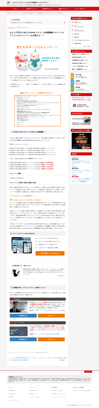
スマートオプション (18, 352)
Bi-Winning (77, 43)
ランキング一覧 (86, 46)
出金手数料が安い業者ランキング (80, 60)
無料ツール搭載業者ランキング (79, 69)
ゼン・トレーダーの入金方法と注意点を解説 (47, 334)
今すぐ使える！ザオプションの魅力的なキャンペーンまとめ (26, 22)
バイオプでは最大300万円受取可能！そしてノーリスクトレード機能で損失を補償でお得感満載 (22, 359)
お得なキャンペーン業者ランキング (80, 54)
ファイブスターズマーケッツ (81, 40)
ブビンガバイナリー (79, 30)
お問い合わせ (12, 393)
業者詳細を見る (23, 315)
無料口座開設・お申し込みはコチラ (50, 253)
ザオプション (77, 22)
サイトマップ (34, 387)
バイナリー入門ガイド (79, 8)
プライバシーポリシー (14, 400)
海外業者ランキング (47, 8)
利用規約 (11, 397)
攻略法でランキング (63, 8)
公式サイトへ (51, 315)
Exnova (76, 37)
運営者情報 (12, 390)
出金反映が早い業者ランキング (79, 63)
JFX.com (76, 34)
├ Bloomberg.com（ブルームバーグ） (59, 393)
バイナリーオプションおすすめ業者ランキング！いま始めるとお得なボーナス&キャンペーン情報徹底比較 (81, 180)
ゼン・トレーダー (79, 26)
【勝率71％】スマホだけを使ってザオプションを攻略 (50, 310)
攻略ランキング (34, 393)
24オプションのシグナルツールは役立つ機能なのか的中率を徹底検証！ (53, 359)
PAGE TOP (88, 371)
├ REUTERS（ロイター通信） (57, 390)
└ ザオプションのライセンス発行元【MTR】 (81, 390)
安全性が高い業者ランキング (79, 57)
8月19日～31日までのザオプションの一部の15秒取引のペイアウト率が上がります (81, 162)
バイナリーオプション (30, 2)
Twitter (62, 275)
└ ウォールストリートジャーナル (58, 397)
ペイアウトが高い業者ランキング (80, 66)
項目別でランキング (31, 8)
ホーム (15, 8)
